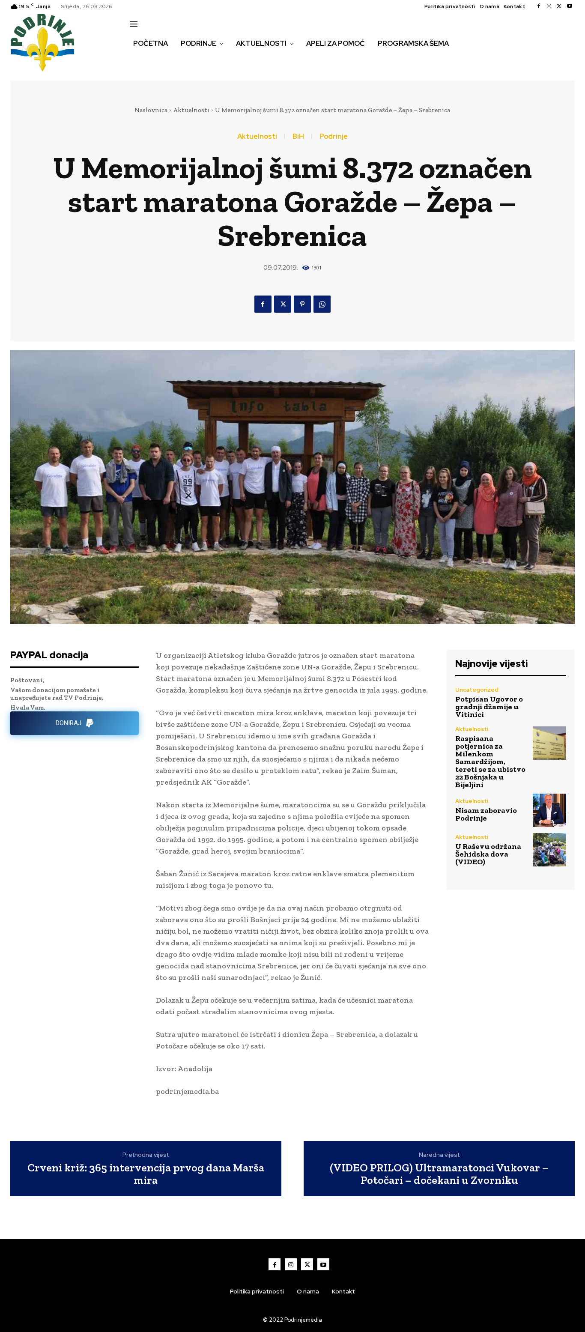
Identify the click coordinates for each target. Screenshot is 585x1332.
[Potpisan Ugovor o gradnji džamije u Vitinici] (549, 702)
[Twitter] (559, 6)
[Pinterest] (302, 304)
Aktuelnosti (191, 110)
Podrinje (333, 136)
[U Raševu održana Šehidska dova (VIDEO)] (549, 849)
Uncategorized (476, 690)
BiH (298, 136)
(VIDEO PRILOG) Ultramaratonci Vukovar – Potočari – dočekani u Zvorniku (439, 1174)
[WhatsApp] (322, 304)
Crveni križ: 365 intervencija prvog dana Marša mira (145, 1174)
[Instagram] (549, 6)
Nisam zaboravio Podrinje (486, 814)
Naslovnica (150, 110)
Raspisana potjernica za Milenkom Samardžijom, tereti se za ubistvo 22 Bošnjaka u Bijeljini (490, 761)
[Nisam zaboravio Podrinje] (549, 810)
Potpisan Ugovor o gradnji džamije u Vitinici (489, 706)
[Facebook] (539, 6)
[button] (139, 62)
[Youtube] (569, 6)
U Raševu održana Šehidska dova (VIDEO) (488, 854)
